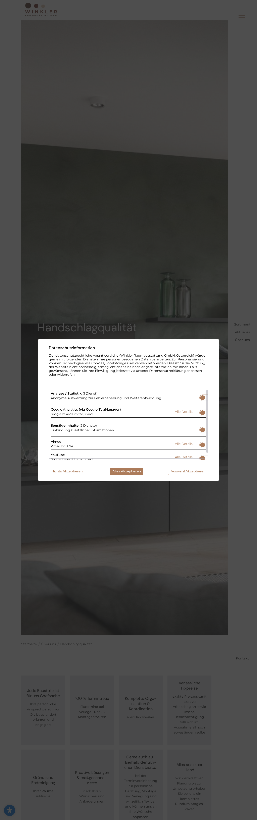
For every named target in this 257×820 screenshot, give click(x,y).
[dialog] (128, 410)
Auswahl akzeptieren (188, 471)
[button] (202, 397)
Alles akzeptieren (126, 471)
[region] (128, 425)
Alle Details (184, 412)
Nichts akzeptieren (67, 471)
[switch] (202, 396)
